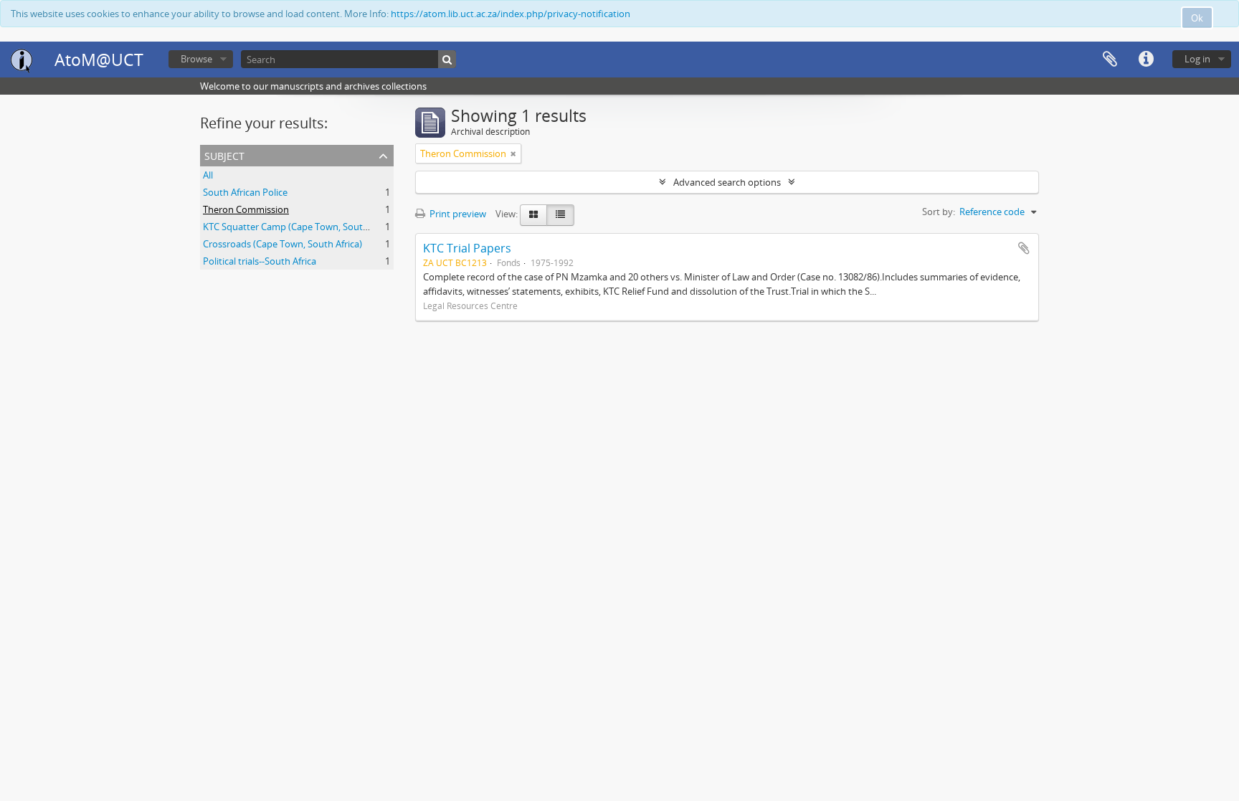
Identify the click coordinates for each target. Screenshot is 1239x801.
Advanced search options (727, 182)
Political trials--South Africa (259, 261)
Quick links (1146, 59)
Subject (224, 154)
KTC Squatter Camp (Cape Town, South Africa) (300, 226)
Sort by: (938, 211)
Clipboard (1110, 59)
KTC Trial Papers (467, 248)
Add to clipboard (1024, 248)
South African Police (245, 192)
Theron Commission (246, 209)
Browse (196, 58)
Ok (1197, 17)
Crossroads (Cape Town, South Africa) (282, 243)
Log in (1197, 58)
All (208, 175)
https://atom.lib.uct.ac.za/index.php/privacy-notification (510, 13)
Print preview (456, 213)
